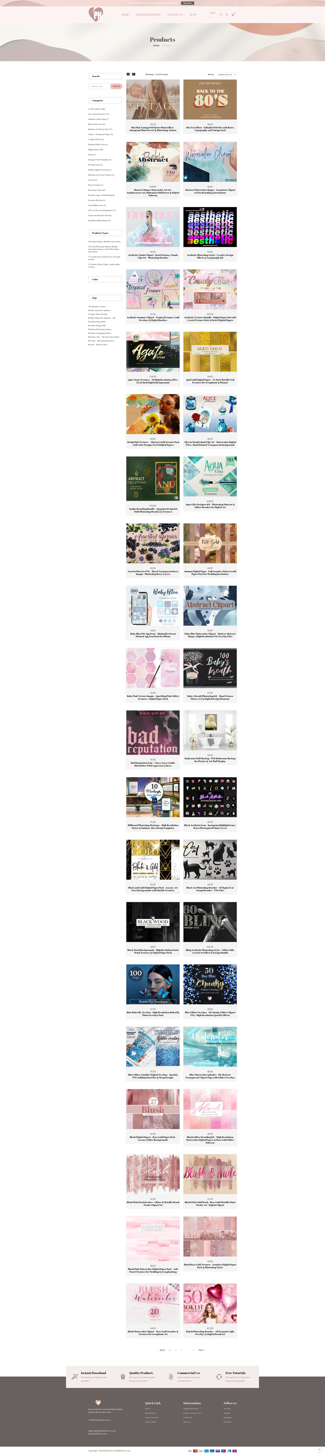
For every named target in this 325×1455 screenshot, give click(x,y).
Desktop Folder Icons (98, 144)
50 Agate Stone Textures (98, 314)
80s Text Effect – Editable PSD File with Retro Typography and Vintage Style (210, 129)
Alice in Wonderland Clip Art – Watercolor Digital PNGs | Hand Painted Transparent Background (210, 443)
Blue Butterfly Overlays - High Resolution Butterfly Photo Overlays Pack (153, 1014)
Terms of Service (151, 1417)
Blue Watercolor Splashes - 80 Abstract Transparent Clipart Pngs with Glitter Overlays (210, 1076)
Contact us (175, 14)
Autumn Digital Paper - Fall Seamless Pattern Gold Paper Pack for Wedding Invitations (210, 572)
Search (147, 1409)
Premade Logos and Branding (101, 195)
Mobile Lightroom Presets (99, 170)
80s (114, 318)
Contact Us (187, 1417)
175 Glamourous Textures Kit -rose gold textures (104, 258)
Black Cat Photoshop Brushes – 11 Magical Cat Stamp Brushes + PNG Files (210, 889)
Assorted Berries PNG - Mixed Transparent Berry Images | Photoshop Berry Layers (153, 572)
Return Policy (150, 1413)
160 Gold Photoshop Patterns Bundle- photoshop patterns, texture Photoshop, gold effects (103, 249)
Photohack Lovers (102, 1420)
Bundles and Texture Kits (100, 129)
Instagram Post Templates (99, 160)
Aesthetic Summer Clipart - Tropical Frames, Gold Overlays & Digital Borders (153, 319)
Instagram (228, 1417)
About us (187, 1422)
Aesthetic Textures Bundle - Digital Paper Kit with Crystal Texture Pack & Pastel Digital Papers (210, 319)
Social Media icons (97, 205)
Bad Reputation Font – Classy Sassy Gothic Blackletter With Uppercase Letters (153, 764)
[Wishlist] (153, 103)
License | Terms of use (192, 1413)
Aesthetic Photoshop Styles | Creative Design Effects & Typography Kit (210, 256)
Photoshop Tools (96, 190)
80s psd (91, 345)
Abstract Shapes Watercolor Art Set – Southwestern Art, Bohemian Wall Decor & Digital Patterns (153, 193)
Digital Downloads (190, 1409)
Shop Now (187, 3)
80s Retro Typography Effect (99, 333)
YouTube (227, 1409)
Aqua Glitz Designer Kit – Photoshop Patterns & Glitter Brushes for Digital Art (210, 506)
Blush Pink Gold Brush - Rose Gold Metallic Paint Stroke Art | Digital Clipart (210, 1203)
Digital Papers (95, 150)
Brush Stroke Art (96, 124)
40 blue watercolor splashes (99, 310)
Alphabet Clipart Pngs (98, 119)
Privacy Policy (151, 1422)
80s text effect (101, 345)
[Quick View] (159, 103)
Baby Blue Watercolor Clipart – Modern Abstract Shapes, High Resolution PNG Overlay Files (210, 635)
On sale (92, 180)
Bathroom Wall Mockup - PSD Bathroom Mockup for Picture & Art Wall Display (210, 760)
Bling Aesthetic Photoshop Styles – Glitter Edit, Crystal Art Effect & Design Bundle (210, 951)
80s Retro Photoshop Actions (99, 329)
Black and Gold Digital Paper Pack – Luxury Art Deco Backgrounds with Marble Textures (153, 889)
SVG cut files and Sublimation (102, 210)
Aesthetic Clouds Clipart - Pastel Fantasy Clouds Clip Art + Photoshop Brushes (153, 256)
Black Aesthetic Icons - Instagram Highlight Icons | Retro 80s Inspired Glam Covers (210, 826)
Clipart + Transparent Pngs (100, 134)
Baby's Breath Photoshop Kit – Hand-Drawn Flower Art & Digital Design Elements (210, 697)
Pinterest (227, 1413)
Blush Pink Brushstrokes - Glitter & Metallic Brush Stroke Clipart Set (153, 1203)
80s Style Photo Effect (110, 337)
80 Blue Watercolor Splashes (99, 318)
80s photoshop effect (105, 341)
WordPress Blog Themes (99, 220)
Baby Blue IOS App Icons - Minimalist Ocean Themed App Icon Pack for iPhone (153, 635)
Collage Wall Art (96, 139)
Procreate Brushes (96, 200)
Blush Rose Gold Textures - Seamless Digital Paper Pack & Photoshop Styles (210, 1266)
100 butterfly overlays (97, 307)
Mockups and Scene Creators (101, 175)
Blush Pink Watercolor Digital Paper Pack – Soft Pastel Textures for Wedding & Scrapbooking (153, 1270)
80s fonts (91, 341)
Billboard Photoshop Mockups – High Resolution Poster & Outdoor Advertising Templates (153, 826)
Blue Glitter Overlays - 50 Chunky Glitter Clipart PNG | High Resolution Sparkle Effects (210, 1014)
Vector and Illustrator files (99, 215)
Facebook (227, 1422)
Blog (193, 14)
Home (125, 14)
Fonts (91, 155)
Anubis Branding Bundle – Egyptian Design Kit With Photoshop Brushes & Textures (153, 510)
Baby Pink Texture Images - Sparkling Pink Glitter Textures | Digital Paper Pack (153, 697)
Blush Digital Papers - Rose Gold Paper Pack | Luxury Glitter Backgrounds (153, 1138)
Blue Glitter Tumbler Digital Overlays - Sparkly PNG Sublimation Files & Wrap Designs (153, 1076)
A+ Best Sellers (96, 109)
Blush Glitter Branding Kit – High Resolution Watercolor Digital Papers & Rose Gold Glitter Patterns (210, 1140)
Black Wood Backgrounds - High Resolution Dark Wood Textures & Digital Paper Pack (153, 951)
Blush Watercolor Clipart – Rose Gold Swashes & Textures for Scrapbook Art (153, 1333)
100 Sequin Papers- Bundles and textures (104, 242)
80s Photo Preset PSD (96, 322)
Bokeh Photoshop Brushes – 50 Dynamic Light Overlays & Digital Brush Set (210, 1333)
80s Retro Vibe (94, 337)
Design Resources (148, 14)
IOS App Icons (95, 165)
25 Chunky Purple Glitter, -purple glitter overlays (104, 265)
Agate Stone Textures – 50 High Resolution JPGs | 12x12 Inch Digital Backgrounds (153, 381)
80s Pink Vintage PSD (97, 326)
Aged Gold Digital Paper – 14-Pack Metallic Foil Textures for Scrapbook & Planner (210, 381)
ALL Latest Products (98, 114)
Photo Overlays (95, 185)
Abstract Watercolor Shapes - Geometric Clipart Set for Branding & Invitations (210, 191)
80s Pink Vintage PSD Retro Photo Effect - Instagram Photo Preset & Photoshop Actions (153, 129)
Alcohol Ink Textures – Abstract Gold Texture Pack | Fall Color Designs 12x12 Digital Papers (153, 443)
